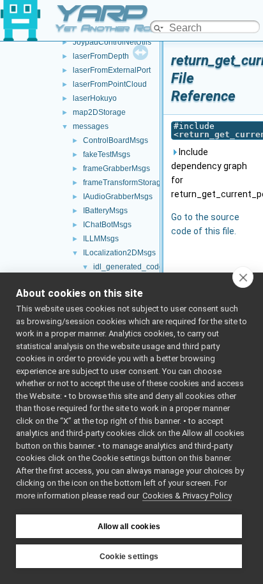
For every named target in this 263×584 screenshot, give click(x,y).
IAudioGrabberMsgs (118, 196)
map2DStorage (99, 112)
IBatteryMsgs (105, 210)
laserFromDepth (101, 56)
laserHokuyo (95, 98)
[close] (242, 277)
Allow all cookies (129, 526)
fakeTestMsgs (106, 154)
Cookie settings (129, 556)
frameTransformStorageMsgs (133, 182)
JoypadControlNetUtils (112, 42)
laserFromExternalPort (112, 70)
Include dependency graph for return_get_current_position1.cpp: (214, 173)
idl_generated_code (128, 266)
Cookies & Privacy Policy (187, 495)
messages (91, 126)
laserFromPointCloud (110, 84)
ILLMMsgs (101, 238)
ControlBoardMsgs (115, 140)
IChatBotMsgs (107, 224)
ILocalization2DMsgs (119, 252)
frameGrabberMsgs (116, 168)
